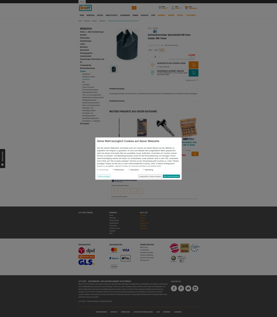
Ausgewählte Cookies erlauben (150, 176)
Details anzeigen (104, 176)
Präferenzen (119, 170)
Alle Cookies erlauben (171, 176)
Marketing (149, 170)
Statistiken (134, 170)
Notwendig (103, 170)
